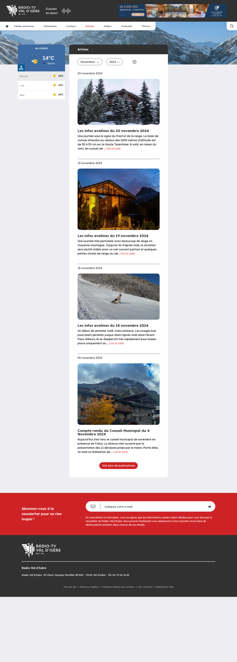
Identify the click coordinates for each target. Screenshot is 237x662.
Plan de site (70, 586)
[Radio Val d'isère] (23, 11)
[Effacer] (133, 62)
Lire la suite (113, 148)
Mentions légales (89, 586)
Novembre (88, 62)
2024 (112, 62)
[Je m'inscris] (209, 506)
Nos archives (145, 586)
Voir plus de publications (118, 465)
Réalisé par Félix (165, 586)
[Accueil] (7, 26)
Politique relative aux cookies (118, 586)
